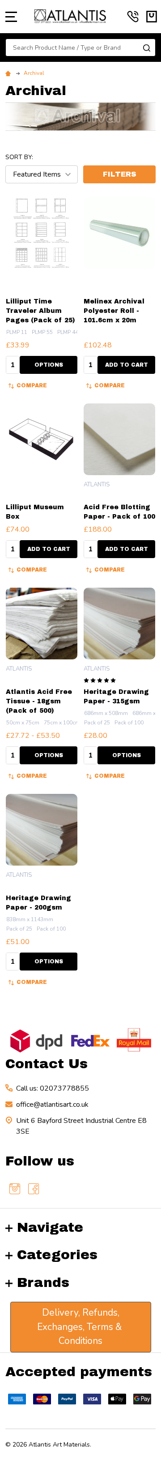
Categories (57, 1255)
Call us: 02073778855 (52, 1088)
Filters (119, 174)
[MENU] (11, 16)
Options (48, 365)
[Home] (9, 73)
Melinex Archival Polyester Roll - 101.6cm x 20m (114, 311)
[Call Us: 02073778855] (132, 16)
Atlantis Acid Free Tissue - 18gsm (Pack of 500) (39, 701)
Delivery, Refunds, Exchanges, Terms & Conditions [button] (80, 1326)
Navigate (50, 1227)
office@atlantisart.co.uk (52, 1104)
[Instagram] (14, 1189)
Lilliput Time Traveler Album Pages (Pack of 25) (40, 311)
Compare (32, 385)
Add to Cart (126, 365)
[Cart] (151, 16)
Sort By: (19, 157)
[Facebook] (33, 1189)
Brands (43, 1282)
